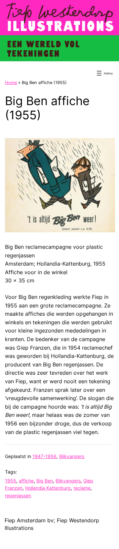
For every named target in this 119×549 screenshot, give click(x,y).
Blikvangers (71, 456)
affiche (26, 480)
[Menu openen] (99, 73)
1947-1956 (44, 456)
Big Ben (44, 480)
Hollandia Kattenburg (48, 488)
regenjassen (18, 495)
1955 (10, 480)
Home (11, 82)
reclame (82, 488)
